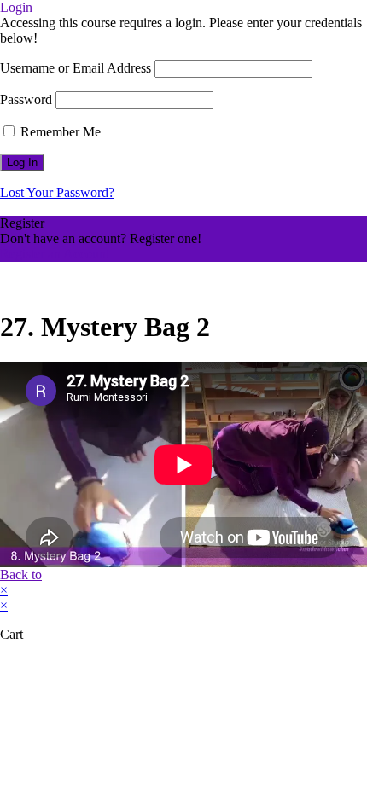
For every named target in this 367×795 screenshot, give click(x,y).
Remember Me (59, 132)
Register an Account (54, 254)
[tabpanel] (183, 465)
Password (26, 99)
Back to (21, 574)
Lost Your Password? (57, 192)
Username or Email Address (75, 68)
